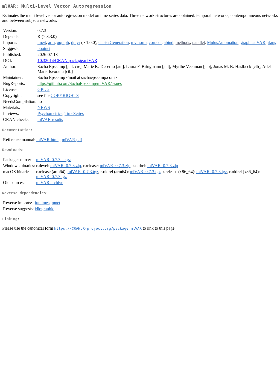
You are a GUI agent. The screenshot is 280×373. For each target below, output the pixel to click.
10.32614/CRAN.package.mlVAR (67, 60)
